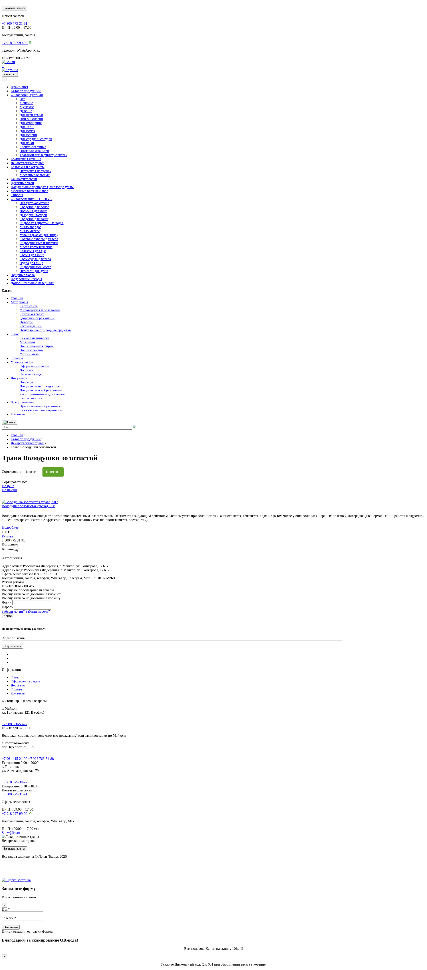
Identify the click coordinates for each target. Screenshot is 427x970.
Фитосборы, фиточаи (27, 95)
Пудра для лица (31, 263)
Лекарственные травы (27, 163)
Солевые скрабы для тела (39, 239)
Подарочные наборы (26, 279)
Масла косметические (36, 247)
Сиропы (17, 195)
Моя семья (27, 342)
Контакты (18, 414)
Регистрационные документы (42, 394)
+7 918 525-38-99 (14, 782)
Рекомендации (31, 326)
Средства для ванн (34, 219)
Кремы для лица (32, 255)
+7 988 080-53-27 (14, 724)
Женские (26, 103)
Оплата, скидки (31, 374)
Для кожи (27, 143)
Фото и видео (30, 354)
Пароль (7, 607)
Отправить (11, 927)
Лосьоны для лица (33, 211)
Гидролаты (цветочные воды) (42, 223)
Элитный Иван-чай (34, 151)
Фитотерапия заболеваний (40, 310)
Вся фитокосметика (34, 203)
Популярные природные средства (45, 330)
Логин (7, 602)
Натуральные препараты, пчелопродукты (42, 187)
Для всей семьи (31, 115)
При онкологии (31, 119)
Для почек (27, 131)
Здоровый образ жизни (37, 318)
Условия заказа (22, 362)
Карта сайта (29, 306)
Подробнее (10, 527)
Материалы (19, 302)
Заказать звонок (14, 8)
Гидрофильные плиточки (39, 243)
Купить (7, 536)
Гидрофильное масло (35, 267)
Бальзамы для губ (33, 251)
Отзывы (17, 358)
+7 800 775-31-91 (14, 794)
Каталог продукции (26, 91)
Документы (19, 378)
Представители (22, 402)
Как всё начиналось (34, 338)
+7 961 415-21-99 (14, 759)
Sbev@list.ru (11, 833)
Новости (26, 322)
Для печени (28, 135)
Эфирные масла (23, 275)
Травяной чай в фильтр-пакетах (43, 155)
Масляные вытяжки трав (29, 191)
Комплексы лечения (26, 159)
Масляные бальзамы (35, 175)
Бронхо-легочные (33, 147)
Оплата (16, 689)
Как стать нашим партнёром (41, 410)
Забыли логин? (13, 611)
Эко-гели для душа (34, 271)
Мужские (27, 107)
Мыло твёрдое (30, 227)
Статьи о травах (32, 314)
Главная (17, 298)
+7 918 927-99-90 (15, 813)
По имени (51, 471)
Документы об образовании (41, 390)
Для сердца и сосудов (36, 139)
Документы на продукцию (40, 386)
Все (22, 99)
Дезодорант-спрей (33, 215)
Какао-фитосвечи (24, 179)
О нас (15, 334)
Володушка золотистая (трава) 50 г (28, 506)
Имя (6, 909)
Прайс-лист (19, 87)
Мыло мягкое (30, 231)
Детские (26, 111)
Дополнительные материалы (32, 283)
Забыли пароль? (38, 611)
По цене (30, 471)
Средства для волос (34, 207)
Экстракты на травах (35, 171)
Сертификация (31, 398)
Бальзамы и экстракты (27, 167)
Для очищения (31, 123)
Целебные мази (22, 183)
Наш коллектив (31, 350)
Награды (26, 382)
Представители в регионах (40, 406)
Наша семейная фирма (37, 346)
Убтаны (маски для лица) (39, 235)
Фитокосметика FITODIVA (31, 199)
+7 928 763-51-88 (41, 759)
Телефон (9, 918)
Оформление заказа (34, 366)
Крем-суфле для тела (35, 259)
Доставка (27, 370)
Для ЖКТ (27, 127)
